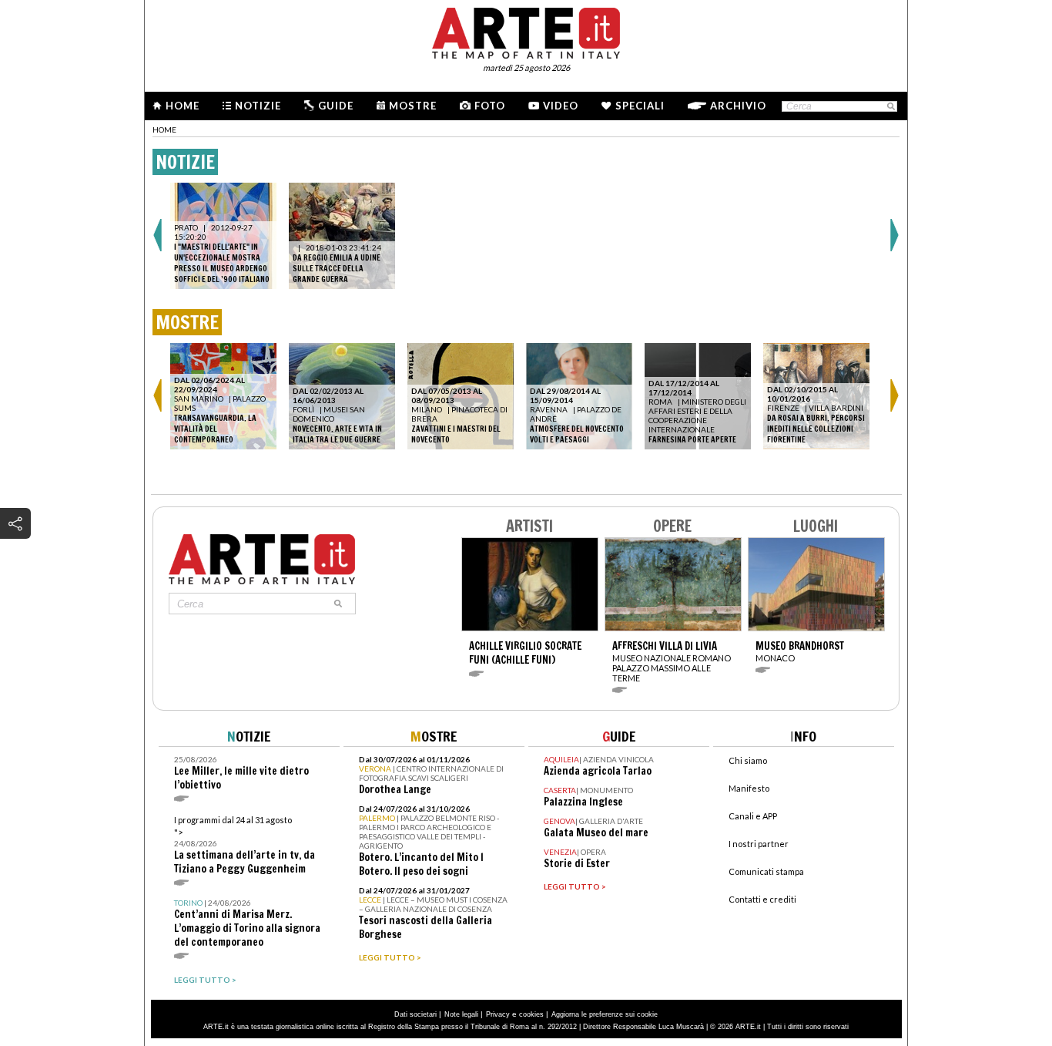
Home (182, 105)
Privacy (498, 1014)
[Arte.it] (526, 31)
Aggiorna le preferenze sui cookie (604, 1014)
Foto (489, 105)
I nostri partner (759, 844)
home (164, 129)
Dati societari (415, 1014)
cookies (531, 1014)
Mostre (413, 105)
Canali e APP (753, 816)
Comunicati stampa (766, 871)
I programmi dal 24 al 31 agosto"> (244, 845)
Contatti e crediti (762, 899)
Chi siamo (748, 760)
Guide (335, 105)
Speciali (640, 105)
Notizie (258, 105)
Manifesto (749, 788)
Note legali (461, 1014)
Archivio (738, 105)
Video (560, 105)
